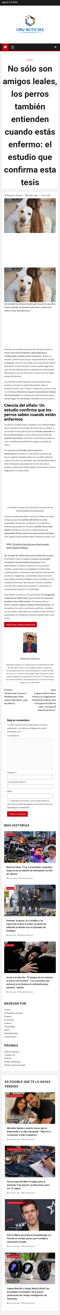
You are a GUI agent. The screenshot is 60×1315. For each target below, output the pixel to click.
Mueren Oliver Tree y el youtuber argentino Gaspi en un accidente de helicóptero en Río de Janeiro (29, 870)
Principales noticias (13, 1013)
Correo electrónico (17, 781)
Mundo (29, 60)
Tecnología (9, 1026)
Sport (6, 1029)
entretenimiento (15, 1096)
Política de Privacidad (14, 1065)
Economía (9, 1019)
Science (7, 1023)
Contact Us (9, 1055)
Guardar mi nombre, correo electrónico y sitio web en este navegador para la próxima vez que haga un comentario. (30, 804)
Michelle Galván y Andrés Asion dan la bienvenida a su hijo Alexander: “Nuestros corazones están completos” (29, 1131)
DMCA (7, 1058)
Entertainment (11, 1033)
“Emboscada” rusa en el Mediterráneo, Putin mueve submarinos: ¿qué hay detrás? (15, 696)
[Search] (55, 47)
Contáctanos (10, 1036)
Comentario (13, 735)
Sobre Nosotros (12, 1051)
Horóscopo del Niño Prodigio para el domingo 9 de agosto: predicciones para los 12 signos (28, 1185)
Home (7, 1009)
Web (9, 791)
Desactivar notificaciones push (20, 624)
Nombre (12, 772)
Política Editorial (12, 1061)
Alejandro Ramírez (15, 195)
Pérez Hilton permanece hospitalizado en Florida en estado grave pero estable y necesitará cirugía (29, 1238)
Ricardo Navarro (27, 878)
